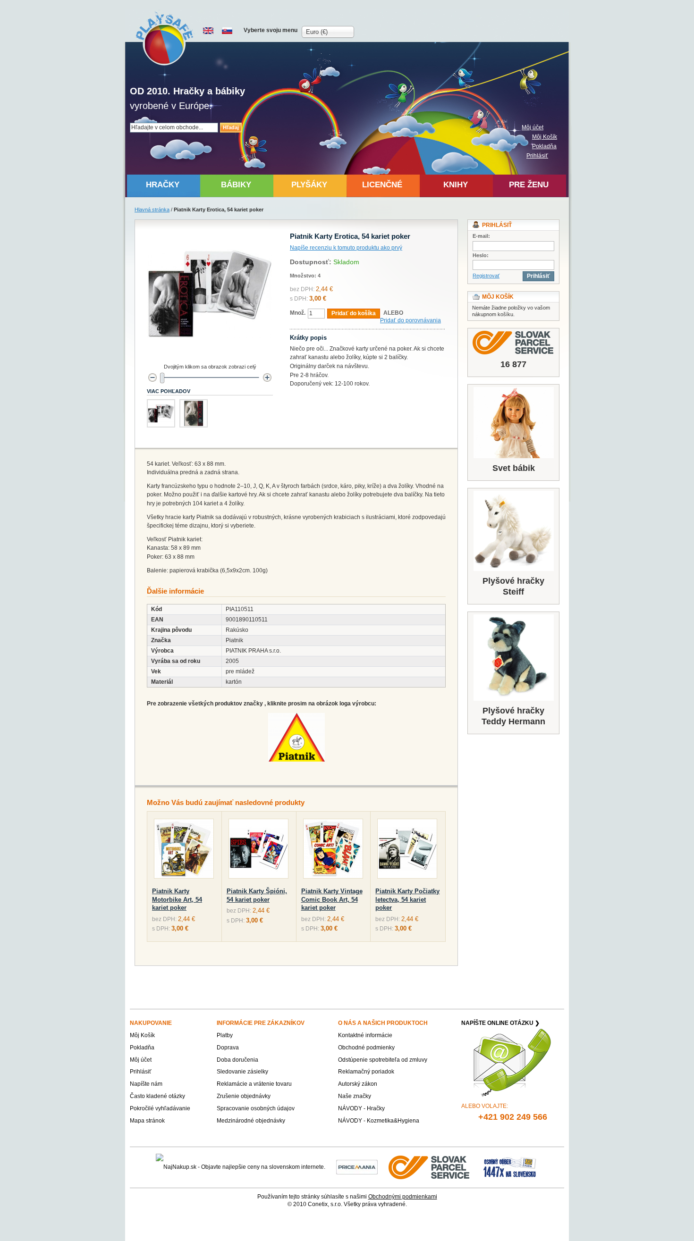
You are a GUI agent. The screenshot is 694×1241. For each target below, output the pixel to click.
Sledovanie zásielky (242, 1071)
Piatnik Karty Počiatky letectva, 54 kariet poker (407, 899)
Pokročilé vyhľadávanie (160, 1108)
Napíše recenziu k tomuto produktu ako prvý (346, 247)
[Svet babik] (513, 422)
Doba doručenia (237, 1060)
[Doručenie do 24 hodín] (430, 1167)
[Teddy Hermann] (513, 657)
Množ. (297, 313)
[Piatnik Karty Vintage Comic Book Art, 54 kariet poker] (333, 850)
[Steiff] (513, 531)
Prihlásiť (537, 155)
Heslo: (481, 255)
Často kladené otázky (157, 1096)
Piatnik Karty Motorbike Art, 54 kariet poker (177, 899)
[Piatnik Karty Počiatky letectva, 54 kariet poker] (407, 850)
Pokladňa (544, 146)
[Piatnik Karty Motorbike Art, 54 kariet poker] (184, 850)
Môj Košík (544, 137)
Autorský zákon (357, 1084)
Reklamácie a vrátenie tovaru (254, 1084)
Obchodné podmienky (366, 1047)
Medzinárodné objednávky (251, 1120)
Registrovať (486, 275)
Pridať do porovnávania (410, 320)
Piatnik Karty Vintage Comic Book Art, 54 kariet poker (332, 899)
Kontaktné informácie (365, 1035)
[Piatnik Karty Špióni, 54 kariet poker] (258, 850)
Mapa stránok (147, 1120)
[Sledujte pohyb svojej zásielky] (513, 342)
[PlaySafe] (165, 38)
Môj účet (532, 127)
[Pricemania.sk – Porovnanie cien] (357, 1167)
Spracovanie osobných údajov (256, 1108)
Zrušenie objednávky (244, 1096)
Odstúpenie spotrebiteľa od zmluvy (382, 1060)
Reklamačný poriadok (366, 1071)
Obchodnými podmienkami (402, 1196)
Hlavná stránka (152, 209)
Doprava (228, 1047)
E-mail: (481, 236)
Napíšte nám (146, 1084)
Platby (225, 1035)
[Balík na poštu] (510, 1167)
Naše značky (354, 1096)
